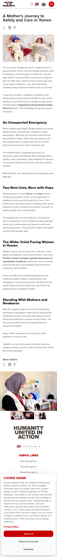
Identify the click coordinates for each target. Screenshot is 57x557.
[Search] (31, 4)
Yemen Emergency (29, 472)
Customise (29, 549)
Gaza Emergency (28, 461)
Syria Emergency (28, 466)
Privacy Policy (11, 526)
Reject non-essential (28, 541)
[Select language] (37, 4)
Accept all (28, 534)
